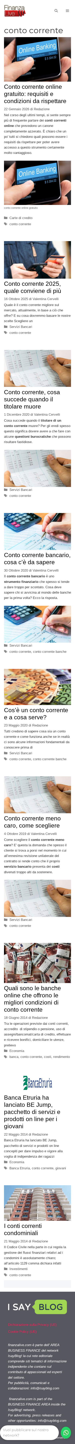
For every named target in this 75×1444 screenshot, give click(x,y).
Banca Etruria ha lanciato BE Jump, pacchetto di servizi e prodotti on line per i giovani (32, 1111)
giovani (60, 1168)
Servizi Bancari (20, 327)
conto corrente (20, 224)
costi (47, 1057)
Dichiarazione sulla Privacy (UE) (32, 1325)
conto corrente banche (49, 652)
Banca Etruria (19, 1168)
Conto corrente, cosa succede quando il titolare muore (32, 399)
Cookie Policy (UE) (22, 1332)
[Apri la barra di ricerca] (56, 11)
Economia (16, 1051)
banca (13, 1057)
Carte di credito (20, 218)
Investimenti (18, 1269)
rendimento (61, 1057)
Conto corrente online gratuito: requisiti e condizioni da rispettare (35, 93)
